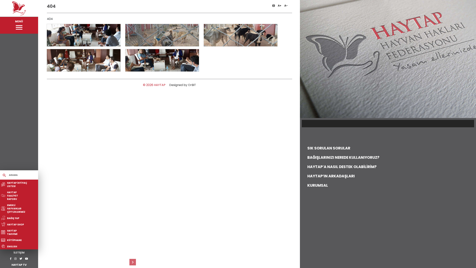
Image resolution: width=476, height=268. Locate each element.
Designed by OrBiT (182, 85)
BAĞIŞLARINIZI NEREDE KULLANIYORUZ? (343, 157)
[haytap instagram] (15, 259)
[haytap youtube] (26, 259)
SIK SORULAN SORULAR (328, 148)
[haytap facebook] (10, 259)
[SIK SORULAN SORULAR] (132, 262)
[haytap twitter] (20, 259)
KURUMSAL (317, 185)
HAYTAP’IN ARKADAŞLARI (331, 176)
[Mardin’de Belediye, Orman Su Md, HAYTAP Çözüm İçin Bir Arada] (83, 35)
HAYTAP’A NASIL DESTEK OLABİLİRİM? (342, 166)
